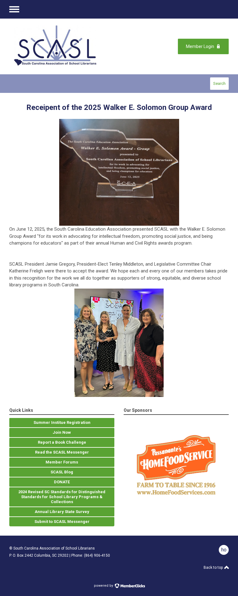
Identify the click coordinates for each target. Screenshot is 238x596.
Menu (14, 9)
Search (219, 83)
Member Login (200, 46)
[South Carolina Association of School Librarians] (58, 46)
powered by (104, 586)
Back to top (214, 567)
